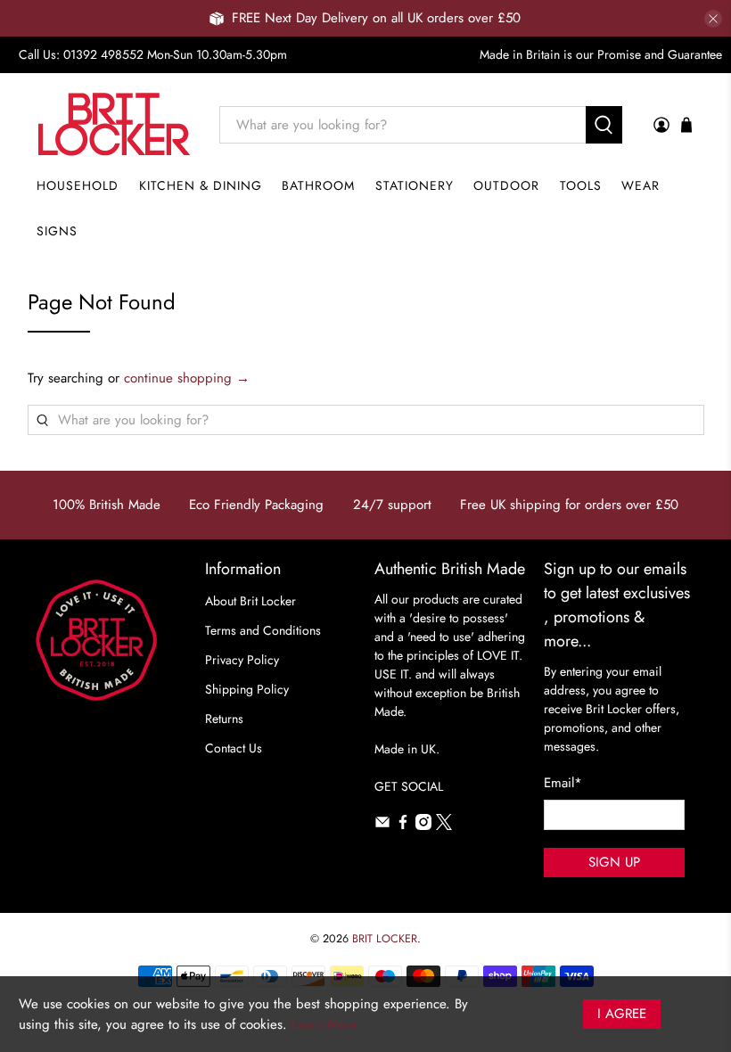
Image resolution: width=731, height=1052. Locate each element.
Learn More (324, 1024)
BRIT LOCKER (384, 939)
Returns (224, 718)
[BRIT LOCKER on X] (444, 825)
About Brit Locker (250, 601)
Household (78, 185)
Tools (581, 185)
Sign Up (614, 862)
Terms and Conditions (263, 630)
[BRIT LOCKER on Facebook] (403, 825)
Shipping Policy (247, 689)
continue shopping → (187, 378)
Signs (57, 231)
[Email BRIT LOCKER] (382, 825)
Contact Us (233, 748)
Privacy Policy (242, 660)
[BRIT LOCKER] (115, 124)
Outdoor (506, 185)
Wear (640, 185)
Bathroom (318, 185)
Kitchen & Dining (200, 185)
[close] (713, 19)
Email (563, 783)
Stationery (414, 185)
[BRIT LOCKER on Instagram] (423, 825)
